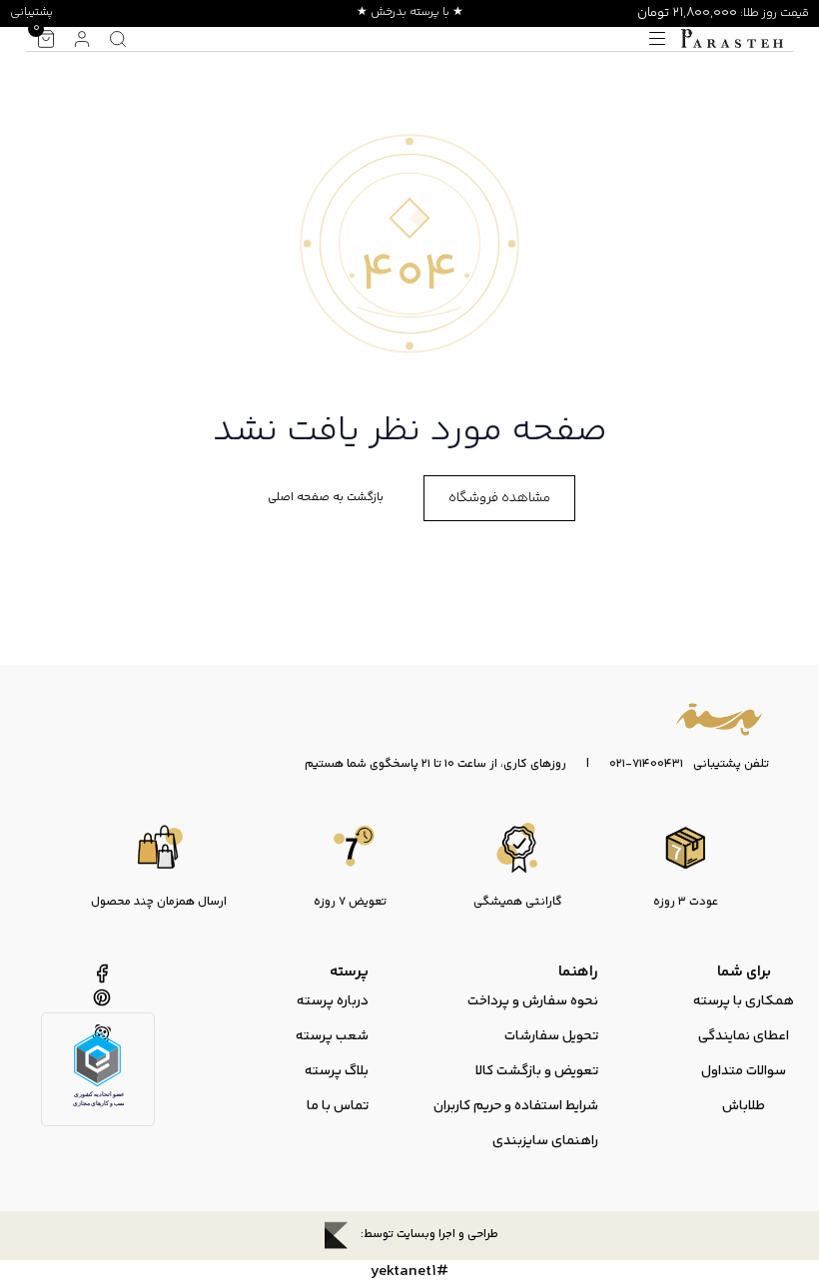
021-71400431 (646, 765)
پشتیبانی (31, 12)
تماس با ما (338, 1106)
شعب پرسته (332, 1036)
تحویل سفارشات (551, 1036)
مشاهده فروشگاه (499, 498)
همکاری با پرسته (743, 1001)
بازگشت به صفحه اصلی (326, 497)
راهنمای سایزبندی (545, 1141)
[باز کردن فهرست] (657, 39)
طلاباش (743, 1106)
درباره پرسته (333, 1001)
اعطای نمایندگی (743, 1036)
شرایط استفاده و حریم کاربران (515, 1106)
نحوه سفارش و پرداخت (532, 1001)
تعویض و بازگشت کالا (536, 1071)
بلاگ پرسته (337, 1071)
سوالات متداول (743, 1071)
